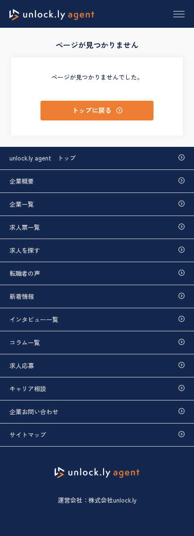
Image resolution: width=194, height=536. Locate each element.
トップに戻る (92, 110)
